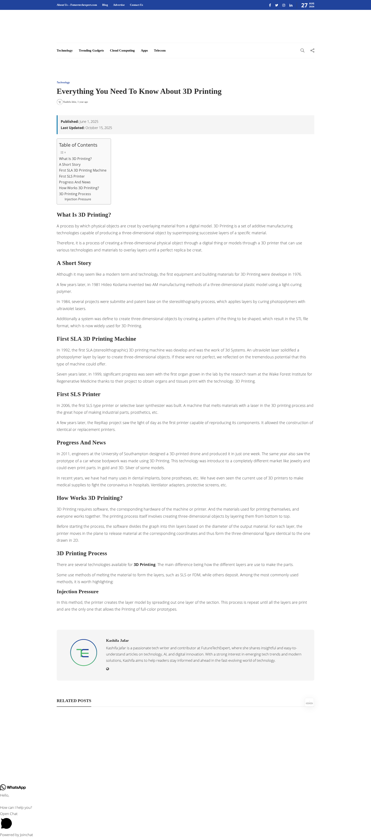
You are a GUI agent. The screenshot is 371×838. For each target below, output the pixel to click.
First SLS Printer (72, 176)
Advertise (119, 4)
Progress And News (75, 182)
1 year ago (83, 101)
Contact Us (136, 4)
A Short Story (70, 164)
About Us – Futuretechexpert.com (77, 4)
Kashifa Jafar (69, 101)
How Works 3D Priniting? (79, 188)
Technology (65, 50)
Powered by (16, 834)
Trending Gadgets (91, 50)
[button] (185, 821)
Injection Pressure (78, 199)
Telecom (160, 50)
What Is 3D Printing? (75, 158)
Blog (105, 4)
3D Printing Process (75, 194)
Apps (144, 50)
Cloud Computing (122, 50)
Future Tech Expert (303, 765)
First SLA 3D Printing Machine (82, 170)
